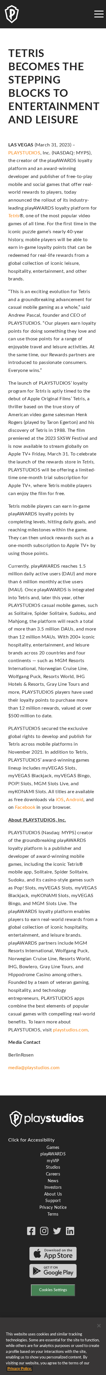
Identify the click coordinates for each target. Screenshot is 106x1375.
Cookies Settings (53, 1290)
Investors (53, 1187)
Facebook (25, 807)
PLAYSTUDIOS (24, 153)
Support (53, 1201)
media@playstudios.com (34, 1067)
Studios (53, 1167)
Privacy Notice (53, 1208)
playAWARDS (53, 1154)
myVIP (53, 1161)
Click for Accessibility (31, 1140)
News (53, 1181)
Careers (53, 1174)
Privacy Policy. (19, 1369)
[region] (53, 1346)
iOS (60, 799)
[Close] (98, 1325)
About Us (53, 1194)
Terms (52, 1214)
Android (74, 799)
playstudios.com (70, 1030)
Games (53, 1148)
